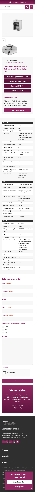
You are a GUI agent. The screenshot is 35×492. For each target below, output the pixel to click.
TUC (5, 62)
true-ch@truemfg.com (17, 408)
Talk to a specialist (17, 110)
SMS (6, 332)
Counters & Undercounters (15, 62)
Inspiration (5, 456)
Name (6, 283)
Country (7, 315)
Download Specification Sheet (17, 76)
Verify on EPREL (17, 90)
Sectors (4, 462)
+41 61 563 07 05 (17, 405)
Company (7, 291)
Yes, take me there (19, 482)
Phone (4, 299)
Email (6, 307)
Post (6, 329)
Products (5, 450)
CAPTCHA (5, 367)
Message (4, 336)
